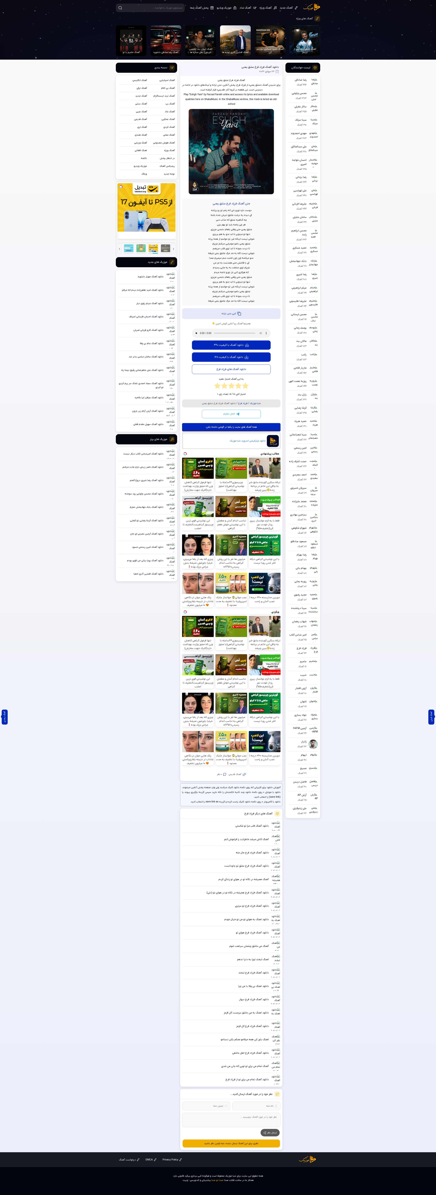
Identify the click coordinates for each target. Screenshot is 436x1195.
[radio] (245, 387)
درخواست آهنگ (127, 1159)
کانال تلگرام (229, 414)
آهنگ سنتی (141, 103)
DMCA (149, 1159)
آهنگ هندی (141, 135)
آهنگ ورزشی (140, 142)
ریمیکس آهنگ (167, 166)
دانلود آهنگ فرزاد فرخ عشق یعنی (260, 67)
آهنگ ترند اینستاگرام (164, 96)
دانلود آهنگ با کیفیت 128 (228, 357)
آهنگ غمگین (168, 119)
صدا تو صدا (217, 1180)
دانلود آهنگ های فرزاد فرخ (231, 369)
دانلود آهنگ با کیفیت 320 (229, 345)
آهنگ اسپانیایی (167, 80)
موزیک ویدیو (224, 8)
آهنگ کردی (169, 127)
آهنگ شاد (245, 8)
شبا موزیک (311, 7)
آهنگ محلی (169, 135)
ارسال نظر (272, 1132)
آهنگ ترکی (142, 88)
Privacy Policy (170, 1159)
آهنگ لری (142, 127)
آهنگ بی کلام (168, 88)
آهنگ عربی (141, 111)
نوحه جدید (169, 174)
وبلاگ (144, 174)
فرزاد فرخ (242, 403)
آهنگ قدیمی (235, 774)
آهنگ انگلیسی (140, 80)
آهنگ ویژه (266, 8)
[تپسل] (121, 186)
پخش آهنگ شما (199, 8)
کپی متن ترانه (229, 313)
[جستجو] (120, 7)
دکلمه (144, 158)
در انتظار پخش (167, 158)
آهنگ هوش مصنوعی (164, 142)
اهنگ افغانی (141, 150)
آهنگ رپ (170, 103)
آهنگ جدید (286, 8)
